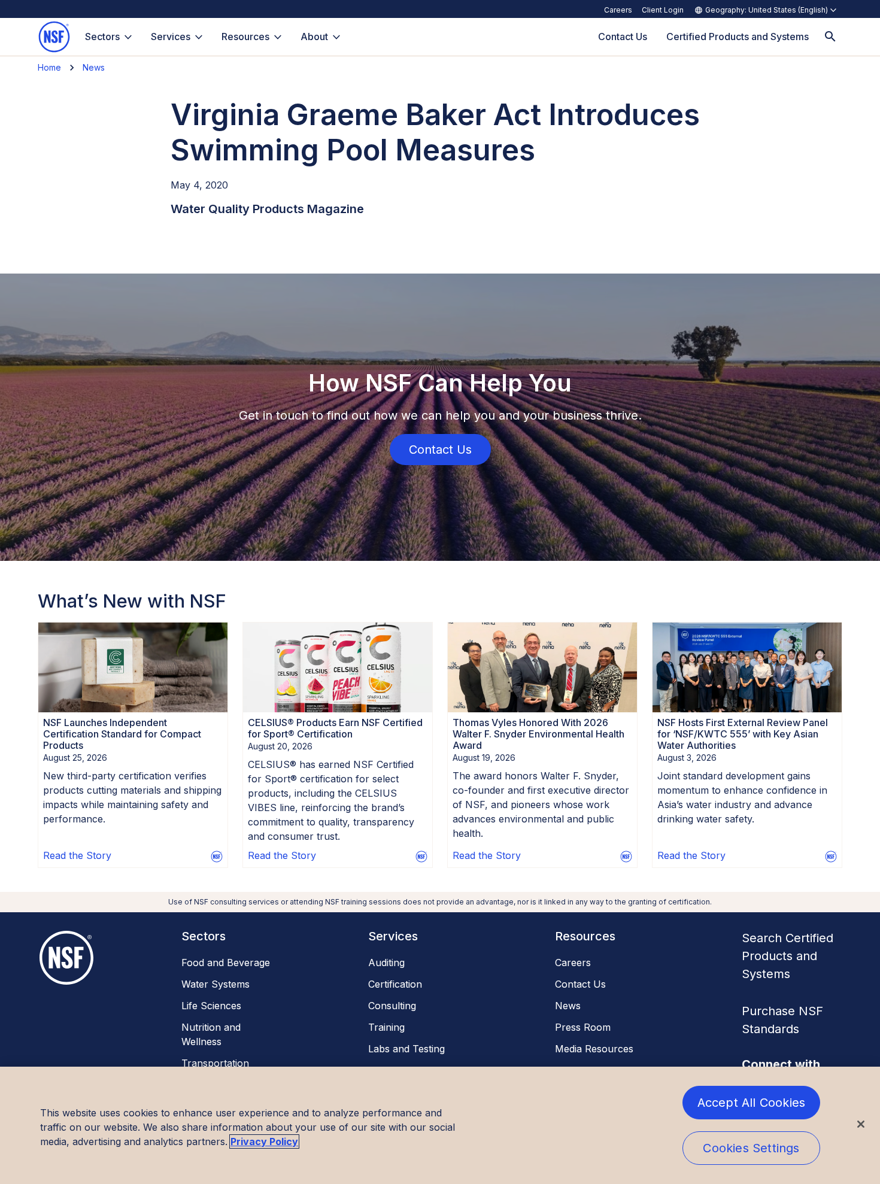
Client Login (663, 9)
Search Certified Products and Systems (787, 956)
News (94, 67)
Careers (618, 9)
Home (49, 67)
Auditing (386, 963)
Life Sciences (211, 1006)
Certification (395, 984)
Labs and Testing (406, 1049)
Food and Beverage (225, 963)
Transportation (215, 1063)
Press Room (583, 1027)
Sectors (102, 36)
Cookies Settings (751, 1148)
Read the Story (77, 855)
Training (386, 1027)
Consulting (392, 1006)
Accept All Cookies (751, 1102)
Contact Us (580, 984)
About (314, 36)
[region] (440, 1125)
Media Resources (594, 1049)
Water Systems (215, 984)
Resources (245, 36)
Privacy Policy (264, 1141)
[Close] (861, 1124)
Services (170, 36)
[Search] (830, 37)
